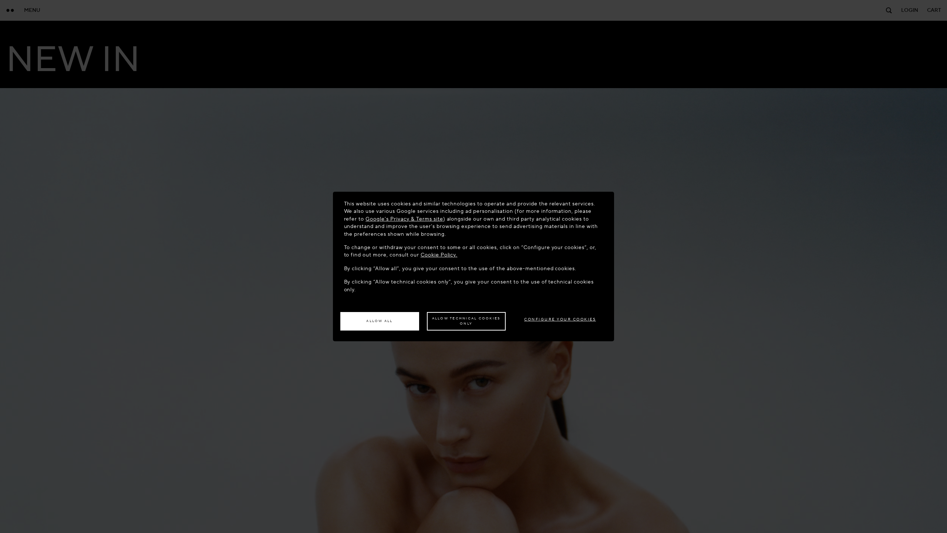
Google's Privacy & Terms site (404, 219)
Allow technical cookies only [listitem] (466, 321)
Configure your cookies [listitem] (560, 319)
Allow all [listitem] (379, 321)
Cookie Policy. (439, 255)
